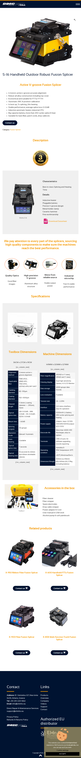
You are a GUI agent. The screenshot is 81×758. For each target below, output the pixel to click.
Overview (44, 698)
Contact (43, 709)
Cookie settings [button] (62, 750)
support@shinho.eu (15, 711)
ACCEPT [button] (62, 754)
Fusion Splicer (15, 130)
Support (43, 707)
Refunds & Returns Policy (17, 720)
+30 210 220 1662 (18, 701)
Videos (43, 704)
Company (44, 701)
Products (44, 695)
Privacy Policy (12, 717)
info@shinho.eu (19, 704)
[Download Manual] (46, 221)
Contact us (10, 123)
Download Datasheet (58, 221)
